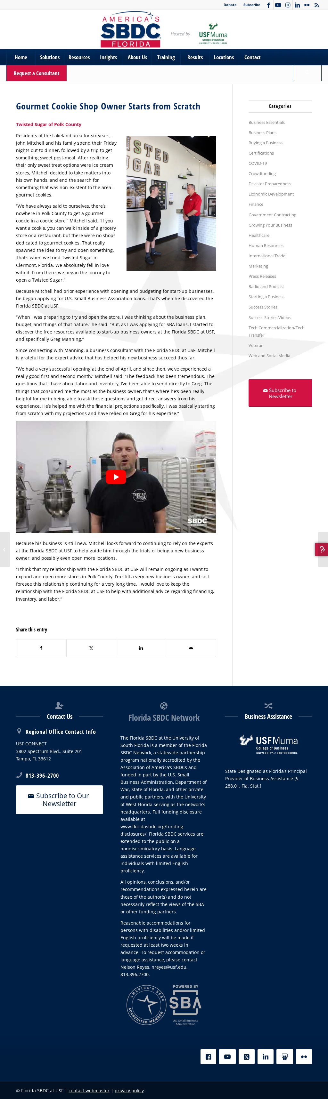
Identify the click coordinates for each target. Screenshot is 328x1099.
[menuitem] (230, 4)
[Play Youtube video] (116, 477)
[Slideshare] (284, 1056)
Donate (230, 4)
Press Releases (262, 276)
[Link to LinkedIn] (297, 5)
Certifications (261, 153)
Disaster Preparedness (270, 184)
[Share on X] (91, 648)
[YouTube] (227, 1056)
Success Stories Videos (270, 317)
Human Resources (266, 245)
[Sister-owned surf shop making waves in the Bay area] (323, 549)
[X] (247, 1056)
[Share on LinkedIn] (141, 648)
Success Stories (263, 307)
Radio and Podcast (266, 286)
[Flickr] (304, 1056)
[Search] (307, 73)
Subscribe (251, 4)
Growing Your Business (270, 225)
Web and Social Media (269, 355)
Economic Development (271, 194)
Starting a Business (266, 297)
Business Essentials (267, 122)
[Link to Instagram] (287, 5)
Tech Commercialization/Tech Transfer (277, 331)
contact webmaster (89, 1090)
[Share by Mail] (191, 648)
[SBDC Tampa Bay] (164, 29)
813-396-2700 (42, 775)
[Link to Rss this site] (317, 5)
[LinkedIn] (266, 1056)
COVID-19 (258, 163)
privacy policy (129, 1090)
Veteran (256, 345)
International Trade (267, 256)
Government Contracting (272, 215)
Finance (256, 204)
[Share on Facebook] (41, 648)
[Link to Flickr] (307, 5)
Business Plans (262, 132)
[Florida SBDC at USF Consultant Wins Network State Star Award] (5, 549)
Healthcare (259, 235)
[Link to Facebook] (268, 5)
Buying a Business (266, 143)
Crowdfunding (262, 173)
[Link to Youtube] (278, 5)
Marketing (258, 266)
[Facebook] (208, 1056)
